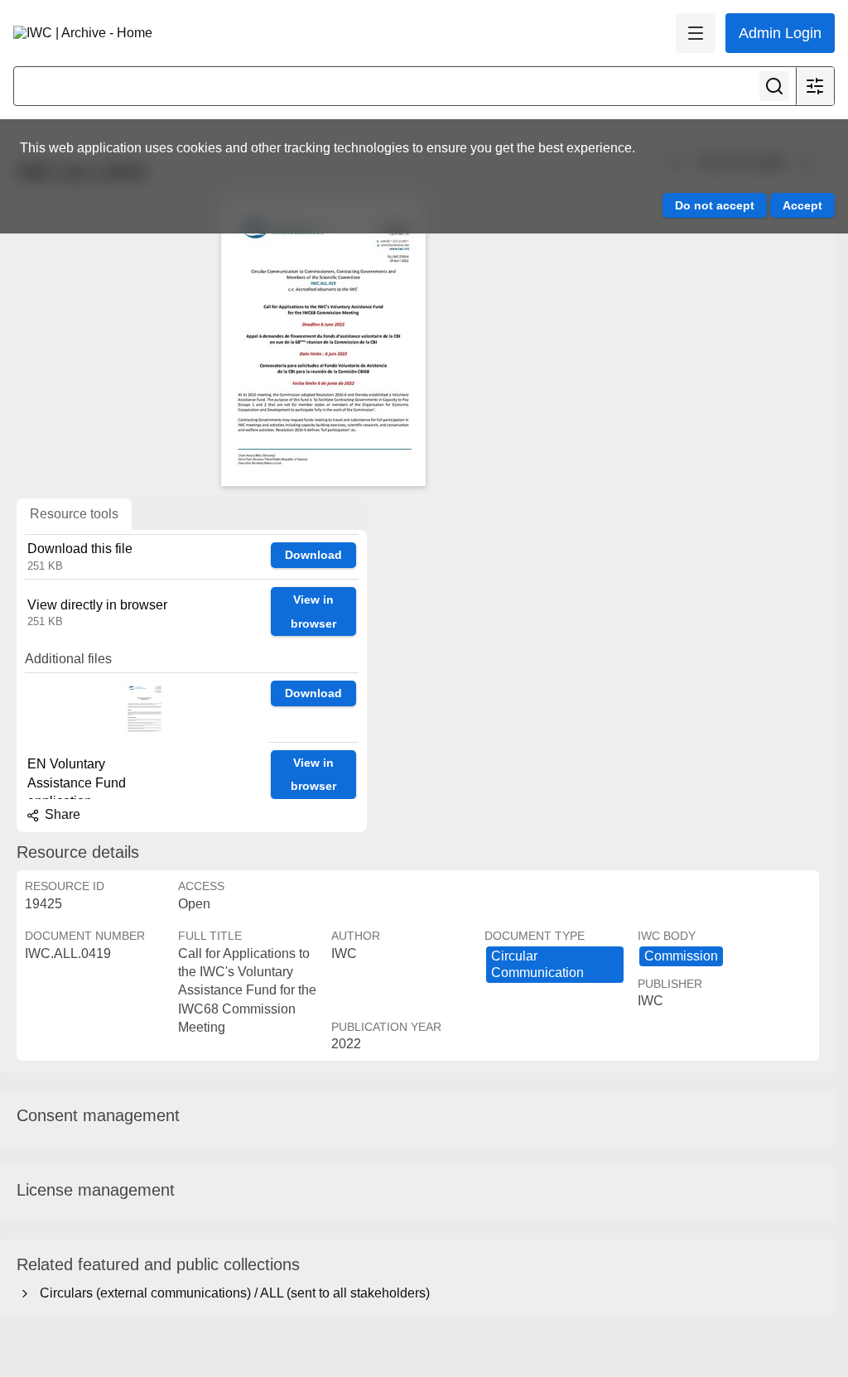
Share (60, 814)
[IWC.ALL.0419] (323, 341)
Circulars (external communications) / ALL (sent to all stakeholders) (231, 1293)
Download (313, 554)
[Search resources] (774, 86)
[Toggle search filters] (815, 86)
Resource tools (74, 514)
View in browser (313, 611)
